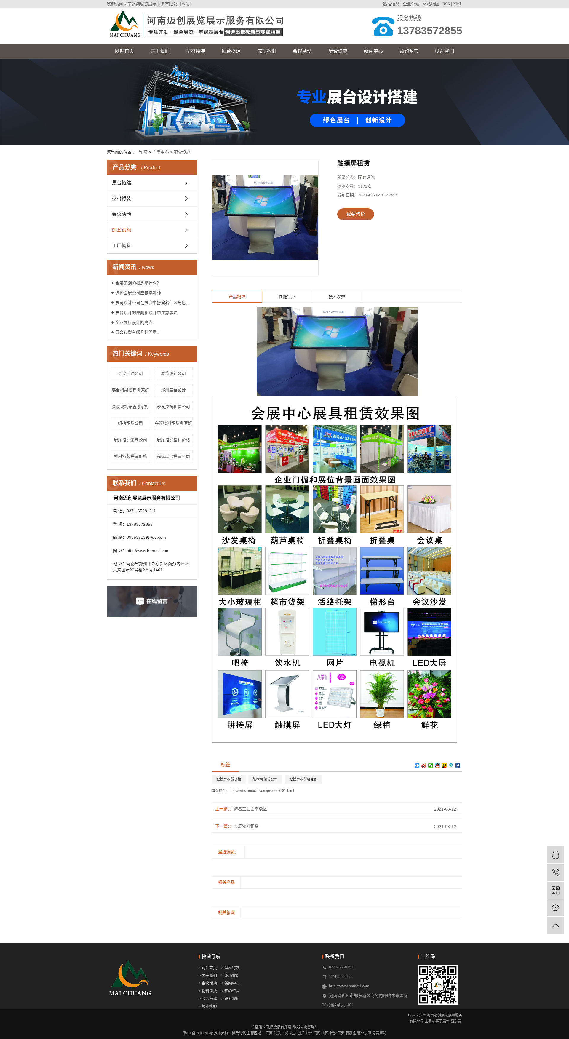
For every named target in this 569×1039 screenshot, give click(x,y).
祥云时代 (239, 1033)
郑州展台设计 (173, 390)
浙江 (301, 1033)
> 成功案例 (230, 975)
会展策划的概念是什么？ (138, 283)
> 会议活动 (208, 983)
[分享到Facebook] (458, 765)
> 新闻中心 (230, 983)
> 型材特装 (230, 968)
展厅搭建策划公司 (130, 439)
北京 (293, 1033)
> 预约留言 (230, 991)
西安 (341, 1033)
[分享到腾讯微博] (451, 765)
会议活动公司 (130, 373)
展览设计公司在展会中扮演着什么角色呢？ (154, 302)
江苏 (269, 1033)
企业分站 (411, 4)
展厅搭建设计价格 (173, 439)
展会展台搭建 (280, 1027)
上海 (285, 1033)
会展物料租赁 (246, 826)
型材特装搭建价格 (130, 456)
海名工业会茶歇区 (250, 808)
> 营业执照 (208, 1006)
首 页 (143, 152)
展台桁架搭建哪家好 (130, 390)
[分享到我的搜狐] (444, 765)
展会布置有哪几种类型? (137, 332)
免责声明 (379, 1033)
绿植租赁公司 (130, 423)
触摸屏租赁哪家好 (303, 779)
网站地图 (431, 4)
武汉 (277, 1033)
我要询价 (355, 214)
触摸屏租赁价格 (228, 779)
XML (457, 4)
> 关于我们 (208, 975)
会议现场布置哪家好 (130, 406)
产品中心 (160, 152)
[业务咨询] (555, 854)
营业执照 (364, 1033)
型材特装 (195, 51)
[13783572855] (555, 872)
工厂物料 (121, 245)
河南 (317, 1033)
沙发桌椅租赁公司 (173, 406)
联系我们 (444, 51)
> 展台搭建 (208, 998)
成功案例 (266, 51)
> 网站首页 (208, 968)
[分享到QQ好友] (437, 765)
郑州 (309, 1033)
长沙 (333, 1033)
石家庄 (351, 1033)
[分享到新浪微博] (423, 765)
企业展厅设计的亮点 (134, 322)
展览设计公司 (173, 373)
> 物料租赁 (208, 991)
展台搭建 (231, 51)
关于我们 (160, 51)
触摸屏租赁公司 (265, 779)
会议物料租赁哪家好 (173, 423)
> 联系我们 (230, 998)
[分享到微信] (430, 765)
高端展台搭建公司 (173, 456)
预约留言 (408, 51)
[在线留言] (555, 907)
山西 (325, 1033)
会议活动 (302, 51)
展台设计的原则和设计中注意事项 (146, 312)
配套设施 (337, 51)
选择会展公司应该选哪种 (138, 292)
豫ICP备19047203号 (198, 1033)
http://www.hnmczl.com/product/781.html (262, 791)
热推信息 (391, 4)
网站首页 (124, 51)
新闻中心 (373, 51)
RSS (446, 4)
